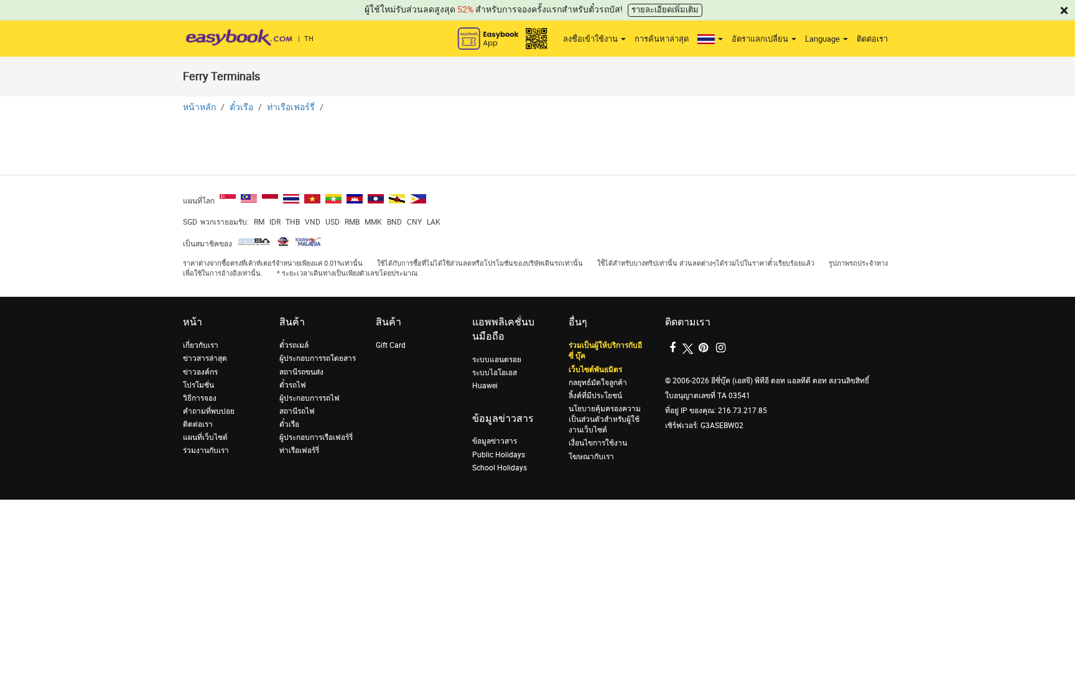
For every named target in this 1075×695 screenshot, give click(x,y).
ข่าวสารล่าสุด (205, 358)
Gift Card (391, 345)
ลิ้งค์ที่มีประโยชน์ (595, 395)
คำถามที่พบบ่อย (209, 411)
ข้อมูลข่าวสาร (494, 441)
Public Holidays (498, 454)
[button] (710, 39)
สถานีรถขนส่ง (301, 372)
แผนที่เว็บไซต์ (205, 437)
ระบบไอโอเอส (494, 372)
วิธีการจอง (199, 398)
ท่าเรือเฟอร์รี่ (291, 107)
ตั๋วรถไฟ (292, 385)
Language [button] (823, 39)
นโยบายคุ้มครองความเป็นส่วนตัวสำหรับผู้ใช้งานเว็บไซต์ (605, 419)
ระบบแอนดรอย (496, 359)
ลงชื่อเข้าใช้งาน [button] (591, 39)
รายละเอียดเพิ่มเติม (665, 9)
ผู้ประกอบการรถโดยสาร (317, 358)
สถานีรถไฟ (297, 411)
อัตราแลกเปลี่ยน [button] (761, 39)
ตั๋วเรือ (241, 107)
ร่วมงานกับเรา (206, 450)
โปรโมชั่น (198, 385)
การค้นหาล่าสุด (662, 39)
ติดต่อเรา (872, 39)
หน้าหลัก (199, 107)
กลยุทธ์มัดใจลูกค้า (598, 382)
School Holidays (499, 468)
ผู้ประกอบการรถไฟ (309, 398)
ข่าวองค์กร (200, 372)
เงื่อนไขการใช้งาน (598, 443)
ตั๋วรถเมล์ (294, 345)
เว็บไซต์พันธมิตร (595, 369)
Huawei (485, 385)
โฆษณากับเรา (591, 456)
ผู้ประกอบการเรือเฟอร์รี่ (316, 437)
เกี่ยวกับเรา (200, 345)
